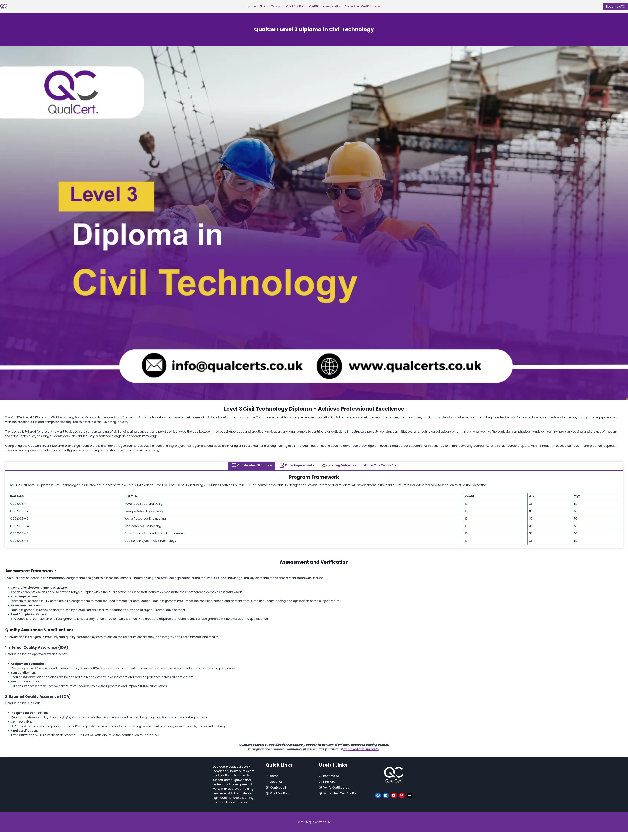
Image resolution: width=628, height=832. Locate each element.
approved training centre (361, 749)
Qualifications (296, 6)
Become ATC (615, 6)
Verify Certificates (336, 788)
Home (252, 6)
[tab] (251, 466)
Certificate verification (325, 6)
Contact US (278, 788)
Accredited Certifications (362, 6)
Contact (277, 6)
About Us (276, 782)
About (263, 6)
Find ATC (329, 782)
